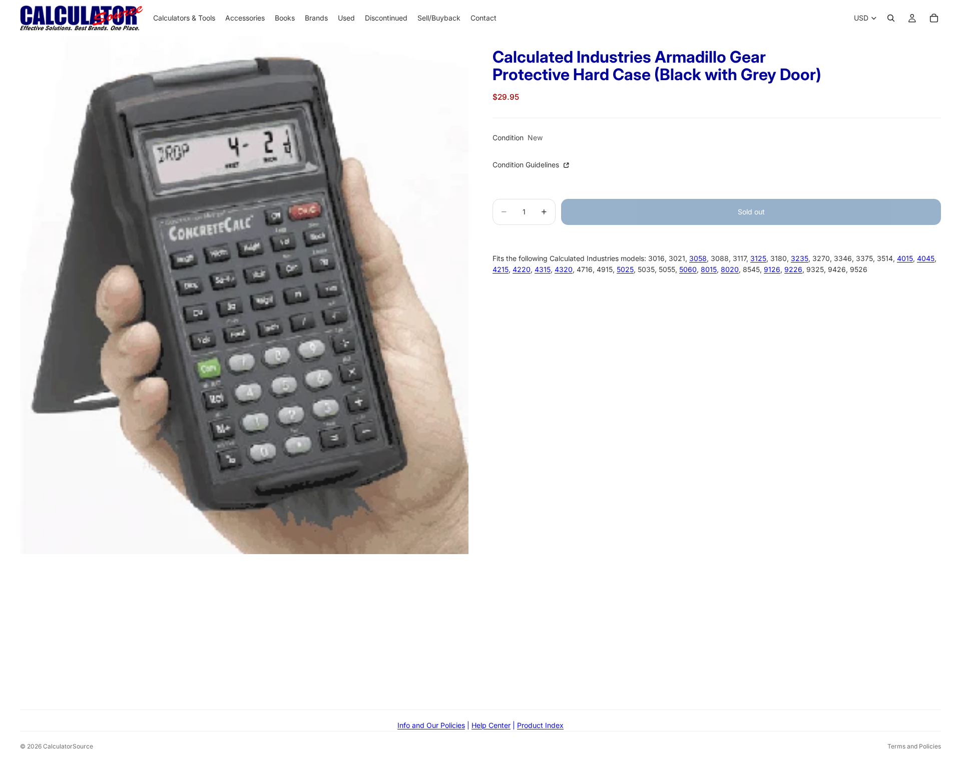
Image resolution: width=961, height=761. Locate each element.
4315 (543, 270)
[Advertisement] (480, 624)
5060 (688, 270)
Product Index (540, 725)
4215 (501, 270)
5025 (625, 270)
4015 (905, 258)
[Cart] (934, 18)
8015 (709, 270)
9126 (772, 270)
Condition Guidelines (527, 165)
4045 (925, 258)
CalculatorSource (68, 746)
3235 (799, 258)
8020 (730, 270)
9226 (793, 270)
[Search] (891, 18)
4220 (522, 270)
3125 (758, 258)
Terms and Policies (914, 746)
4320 (564, 270)
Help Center (491, 725)
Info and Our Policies (431, 725)
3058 (698, 258)
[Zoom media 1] (244, 295)
